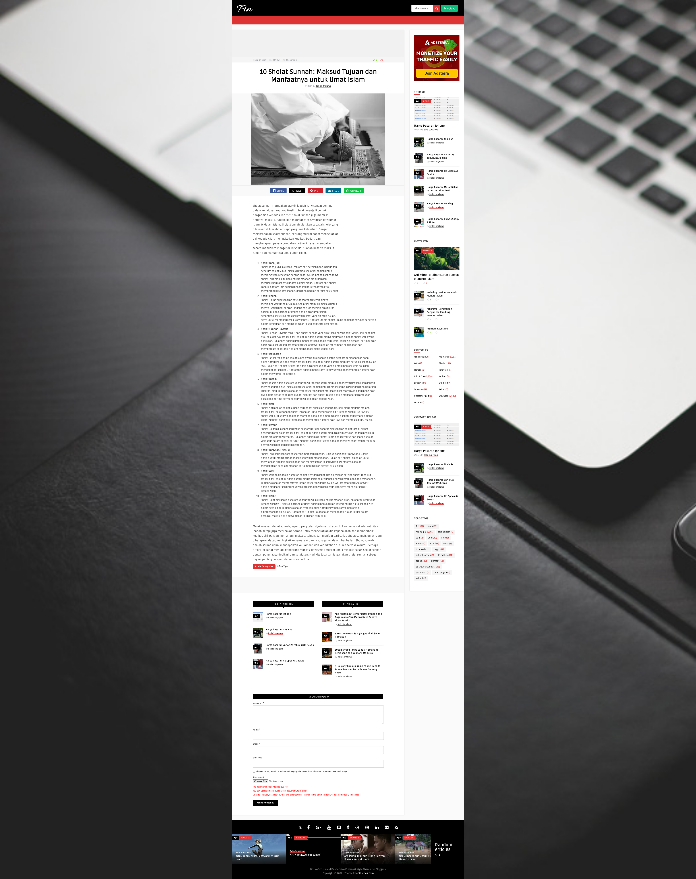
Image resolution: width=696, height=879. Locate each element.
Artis (416, 363)
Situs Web (257, 758)
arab (432, 526)
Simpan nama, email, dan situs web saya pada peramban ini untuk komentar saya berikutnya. (302, 771)
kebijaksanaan (425, 555)
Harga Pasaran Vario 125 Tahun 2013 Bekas (290, 645)
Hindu (420, 543)
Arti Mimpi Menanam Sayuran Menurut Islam (367, 858)
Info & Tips (282, 566)
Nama (256, 729)
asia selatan (445, 532)
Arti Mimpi (419, 357)
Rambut (437, 561)
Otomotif (443, 383)
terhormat (422, 572)
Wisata (417, 402)
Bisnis (426, 101)
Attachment (258, 777)
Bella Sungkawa (323, 86)
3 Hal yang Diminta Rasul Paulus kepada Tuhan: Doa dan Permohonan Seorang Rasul (357, 669)
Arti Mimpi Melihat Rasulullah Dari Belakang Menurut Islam (310, 858)
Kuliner (442, 376)
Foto (445, 537)
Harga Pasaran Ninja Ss (279, 629)
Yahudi (421, 578)
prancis (421, 561)
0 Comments (291, 60)
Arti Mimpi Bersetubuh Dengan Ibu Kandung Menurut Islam (439, 312)
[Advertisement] (318, 43)
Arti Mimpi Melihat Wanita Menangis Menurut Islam (257, 858)
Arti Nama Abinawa (437, 328)
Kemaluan (445, 555)
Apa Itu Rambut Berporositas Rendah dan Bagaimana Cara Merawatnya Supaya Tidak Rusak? (358, 617)
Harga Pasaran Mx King (440, 203)
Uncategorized (421, 396)
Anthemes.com (365, 873)
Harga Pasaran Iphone (278, 614)
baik (420, 537)
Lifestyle (418, 383)
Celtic (432, 537)
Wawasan (427, 250)
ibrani (434, 543)
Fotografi (443, 370)
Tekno (442, 389)
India (447, 543)
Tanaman (419, 389)
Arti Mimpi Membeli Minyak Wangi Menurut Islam (419, 858)
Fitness (417, 370)
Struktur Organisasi (428, 566)
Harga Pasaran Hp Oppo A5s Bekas (285, 660)
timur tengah (442, 572)
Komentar (258, 703)
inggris (439, 549)
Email (256, 743)
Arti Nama (444, 357)
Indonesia (422, 549)
